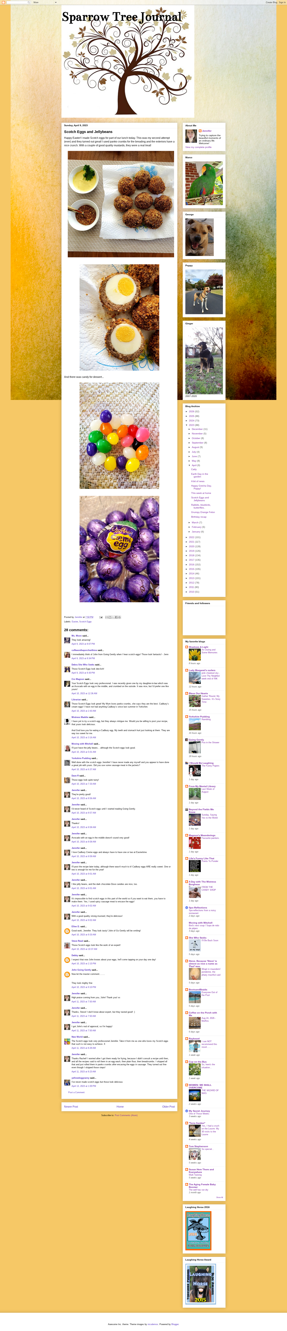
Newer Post (71, 1106)
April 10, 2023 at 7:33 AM (84, 784)
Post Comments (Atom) (126, 1115)
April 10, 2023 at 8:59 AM (84, 856)
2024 (192, 420)
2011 (192, 587)
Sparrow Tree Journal (121, 16)
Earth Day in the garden (199, 475)
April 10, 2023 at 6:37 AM (84, 769)
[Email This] (106, 617)
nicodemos (153, 1324)
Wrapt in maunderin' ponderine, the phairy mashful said (211, 972)
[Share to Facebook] (116, 617)
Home (120, 1106)
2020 (192, 546)
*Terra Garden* (197, 1123)
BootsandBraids (198, 989)
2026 (192, 411)
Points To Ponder (210, 861)
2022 (192, 537)
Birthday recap (198, 516)
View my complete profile (198, 147)
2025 (192, 416)
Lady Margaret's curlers (202, 670)
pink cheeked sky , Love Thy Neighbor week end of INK (211, 676)
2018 (192, 555)
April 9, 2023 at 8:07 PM (83, 644)
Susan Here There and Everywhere (201, 1170)
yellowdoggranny (80, 1078)
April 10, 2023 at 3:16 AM (84, 737)
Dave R (75, 775)
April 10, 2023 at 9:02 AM (84, 905)
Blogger (175, 1324)
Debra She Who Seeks (83, 664)
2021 (192, 541)
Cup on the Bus (198, 1061)
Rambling (206, 719)
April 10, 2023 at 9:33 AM (84, 934)
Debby (75, 955)
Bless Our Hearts (198, 693)
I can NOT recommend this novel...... (209, 1044)
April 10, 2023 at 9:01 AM (84, 874)
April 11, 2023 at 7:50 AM (84, 1001)
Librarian (76, 699)
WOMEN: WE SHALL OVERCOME (200, 1086)
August (196, 447)
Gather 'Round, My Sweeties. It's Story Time (211, 699)
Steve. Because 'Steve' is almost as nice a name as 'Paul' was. (203, 964)
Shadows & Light (198, 647)
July (194, 451)
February (197, 527)
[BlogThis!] (110, 617)
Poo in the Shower (210, 742)
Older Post (168, 1106)
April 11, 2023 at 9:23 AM (84, 1071)
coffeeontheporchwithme (84, 650)
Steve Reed (77, 941)
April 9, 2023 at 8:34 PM (83, 658)
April (194, 465)
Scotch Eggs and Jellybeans (200, 499)
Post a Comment (76, 1092)
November (197, 433)
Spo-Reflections (198, 907)
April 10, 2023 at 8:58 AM (84, 827)
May (194, 460)
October (196, 438)
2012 (192, 582)
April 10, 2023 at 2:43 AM (84, 711)
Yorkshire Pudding (81, 758)
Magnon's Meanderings (202, 835)
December (197, 429)
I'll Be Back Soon (210, 940)
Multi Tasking (195, 1175)
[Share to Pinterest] (119, 617)
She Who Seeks (197, 937)
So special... (208, 1149)
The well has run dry (198, 1190)
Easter (75, 621)
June (195, 456)
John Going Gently (81, 970)
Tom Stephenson (198, 1146)
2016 (192, 564)
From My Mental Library (202, 786)
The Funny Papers (210, 765)
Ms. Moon (77, 635)
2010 (192, 591)
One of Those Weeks (199, 1113)
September (198, 442)
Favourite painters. (211, 838)
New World (77, 1037)
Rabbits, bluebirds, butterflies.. (201, 506)
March (195, 522)
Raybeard (194, 1038)
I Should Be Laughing (201, 763)
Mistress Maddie (80, 717)
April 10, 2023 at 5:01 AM (84, 752)
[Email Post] (100, 617)
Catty (194, 469)
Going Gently (196, 739)
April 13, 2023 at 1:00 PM (84, 1086)
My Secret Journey (199, 1111)
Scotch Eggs (85, 621)
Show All (219, 1197)
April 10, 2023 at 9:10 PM (84, 987)
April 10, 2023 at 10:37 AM (84, 949)
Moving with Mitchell (82, 744)
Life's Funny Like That (201, 858)
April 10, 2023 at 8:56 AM (84, 798)
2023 (192, 425)
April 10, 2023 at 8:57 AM (84, 813)
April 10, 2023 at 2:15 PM (84, 963)
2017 (192, 560)
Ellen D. (76, 926)
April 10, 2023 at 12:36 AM (84, 693)
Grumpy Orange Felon (203, 512)
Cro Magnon (78, 679)
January (196, 531)
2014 (192, 573)
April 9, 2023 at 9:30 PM (83, 673)
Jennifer (76, 790)
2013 (192, 578)
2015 (192, 569)
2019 (192, 551)
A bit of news (197, 481)
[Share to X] (113, 617)
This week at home (201, 493)
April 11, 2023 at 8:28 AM (84, 1048)
